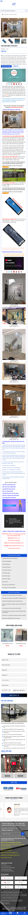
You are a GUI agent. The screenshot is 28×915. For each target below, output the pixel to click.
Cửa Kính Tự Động (6, 578)
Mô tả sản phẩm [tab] (6, 66)
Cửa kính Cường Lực (6, 567)
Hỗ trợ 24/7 (3, 913)
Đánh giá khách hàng (14, 798)
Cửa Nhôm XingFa (6, 572)
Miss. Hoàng (22, 804)
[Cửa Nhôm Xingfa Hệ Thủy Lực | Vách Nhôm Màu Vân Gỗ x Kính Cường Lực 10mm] (20, 775)
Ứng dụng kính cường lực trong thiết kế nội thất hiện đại (13, 598)
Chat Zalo (10, 913)
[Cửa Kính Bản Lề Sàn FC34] (7, 635)
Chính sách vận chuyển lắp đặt (8, 867)
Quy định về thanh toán (6, 869)
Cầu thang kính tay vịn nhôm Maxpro (10, 558)
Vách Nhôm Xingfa (6, 575)
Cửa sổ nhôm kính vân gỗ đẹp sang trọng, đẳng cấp (14, 748)
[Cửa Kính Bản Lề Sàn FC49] (21, 635)
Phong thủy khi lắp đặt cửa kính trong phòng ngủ (12, 601)
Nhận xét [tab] (15, 66)
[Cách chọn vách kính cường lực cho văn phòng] (14, 712)
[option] (4, 41)
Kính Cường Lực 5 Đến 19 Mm (8, 584)
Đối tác (14, 782)
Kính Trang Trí (5, 581)
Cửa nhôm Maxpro (6, 564)
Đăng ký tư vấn (14, 654)
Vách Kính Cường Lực (6, 570)
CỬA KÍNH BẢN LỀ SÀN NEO (14, 82)
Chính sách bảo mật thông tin (7, 870)
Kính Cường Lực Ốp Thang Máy (9, 587)
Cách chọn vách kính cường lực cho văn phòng (12, 595)
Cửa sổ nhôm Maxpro (6, 561)
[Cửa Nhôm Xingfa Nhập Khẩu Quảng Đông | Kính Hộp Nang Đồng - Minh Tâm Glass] (7, 775)
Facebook (17, 913)
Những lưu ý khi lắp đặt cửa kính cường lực (11, 618)
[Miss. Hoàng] (14, 809)
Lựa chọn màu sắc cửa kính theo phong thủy (11, 608)
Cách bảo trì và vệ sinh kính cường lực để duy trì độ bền (14, 615)
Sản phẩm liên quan (14, 625)
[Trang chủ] (14, 4)
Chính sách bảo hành (6, 866)
